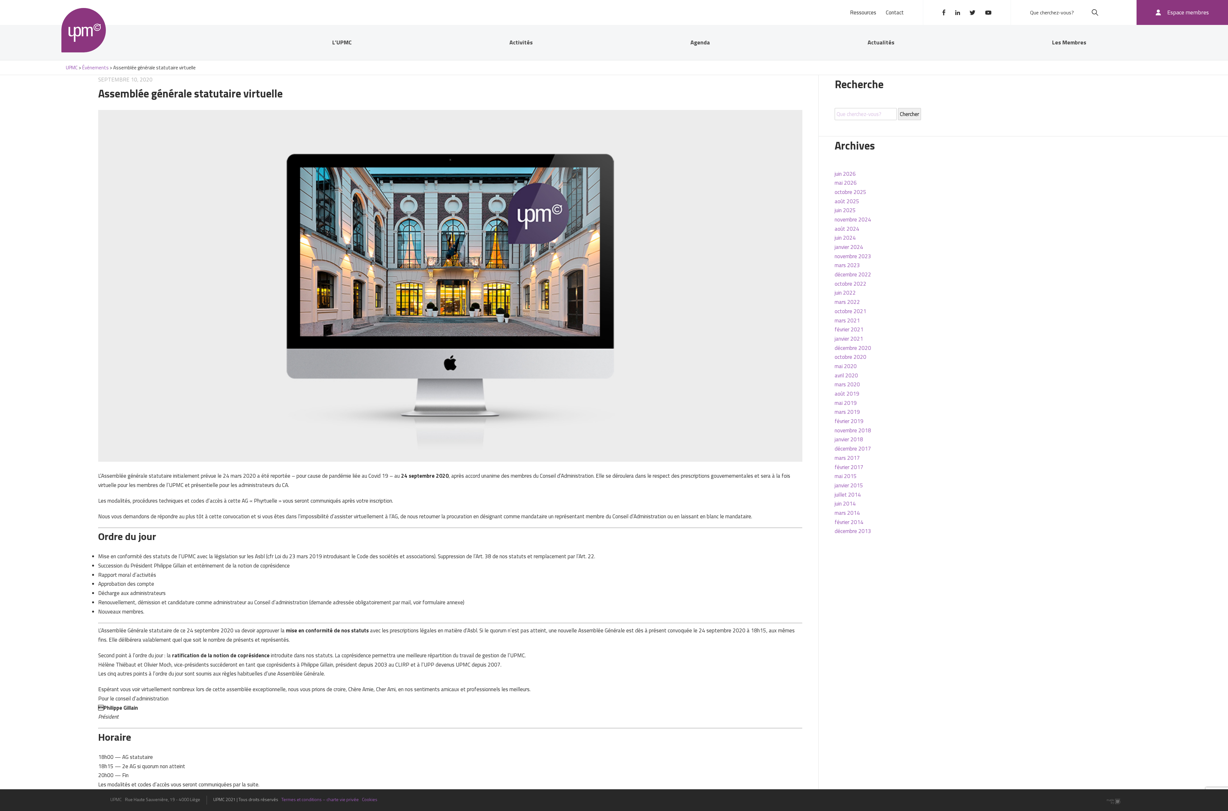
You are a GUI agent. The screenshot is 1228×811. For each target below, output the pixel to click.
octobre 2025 (850, 192)
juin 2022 (845, 293)
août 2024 (847, 229)
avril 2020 (846, 375)
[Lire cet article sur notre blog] (450, 285)
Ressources (863, 12)
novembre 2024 (853, 219)
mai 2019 (846, 403)
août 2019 (847, 394)
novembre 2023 (853, 256)
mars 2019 (847, 412)
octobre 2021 (850, 311)
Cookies (369, 799)
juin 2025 (845, 210)
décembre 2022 (853, 274)
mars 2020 (847, 384)
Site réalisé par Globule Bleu (1114, 802)
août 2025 (847, 201)
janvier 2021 (849, 339)
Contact (895, 12)
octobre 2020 (850, 357)
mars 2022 (847, 302)
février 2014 (849, 522)
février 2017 (849, 467)
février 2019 (849, 421)
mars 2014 (847, 513)
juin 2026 (845, 174)
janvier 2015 (849, 485)
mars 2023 (847, 265)
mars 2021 (847, 320)
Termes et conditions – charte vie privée (320, 799)
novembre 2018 (853, 430)
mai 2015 (846, 476)
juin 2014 (845, 503)
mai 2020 (846, 366)
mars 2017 (847, 458)
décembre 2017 (853, 448)
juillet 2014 (848, 494)
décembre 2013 (853, 531)
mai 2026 (846, 183)
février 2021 (849, 329)
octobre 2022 (850, 284)
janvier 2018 (849, 439)
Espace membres (1188, 12)
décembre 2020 (853, 348)
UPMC (83, 30)
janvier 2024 (849, 247)
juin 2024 (845, 238)
